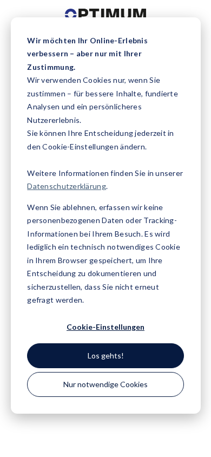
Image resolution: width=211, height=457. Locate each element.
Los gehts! (106, 355)
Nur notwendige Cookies (105, 384)
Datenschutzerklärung (66, 186)
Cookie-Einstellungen (105, 326)
